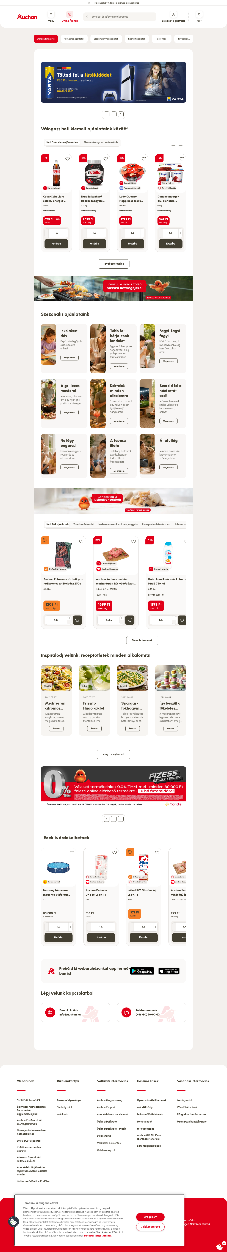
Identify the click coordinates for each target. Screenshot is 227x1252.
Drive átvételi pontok (28, 1140)
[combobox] (119, 16)
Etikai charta (104, 1135)
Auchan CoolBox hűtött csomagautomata (30, 1122)
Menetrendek (144, 1121)
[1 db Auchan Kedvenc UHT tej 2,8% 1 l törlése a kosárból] (89, 927)
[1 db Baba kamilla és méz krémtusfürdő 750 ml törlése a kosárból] (174, 622)
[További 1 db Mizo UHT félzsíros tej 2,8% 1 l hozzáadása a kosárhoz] (155, 927)
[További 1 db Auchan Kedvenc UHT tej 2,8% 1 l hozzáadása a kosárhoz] (113, 927)
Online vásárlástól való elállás (33, 1181)
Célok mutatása (150, 1226)
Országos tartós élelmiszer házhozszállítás (31, 1132)
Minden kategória (45, 39)
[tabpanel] (113, 199)
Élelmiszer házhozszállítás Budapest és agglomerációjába (31, 1110)
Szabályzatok (65, 1107)
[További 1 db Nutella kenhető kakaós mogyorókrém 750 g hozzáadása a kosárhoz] (104, 233)
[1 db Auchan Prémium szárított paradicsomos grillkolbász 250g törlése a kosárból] (69, 622)
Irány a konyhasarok (114, 754)
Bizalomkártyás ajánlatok (106, 39)
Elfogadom (150, 1217)
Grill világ (161, 39)
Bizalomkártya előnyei (69, 1100)
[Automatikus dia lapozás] (114, 114)
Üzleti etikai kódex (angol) (111, 1128)
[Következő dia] (121, 114)
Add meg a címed (116, 3)
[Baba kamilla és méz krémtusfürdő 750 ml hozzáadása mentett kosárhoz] (186, 541)
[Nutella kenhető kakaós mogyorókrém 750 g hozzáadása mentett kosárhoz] (106, 158)
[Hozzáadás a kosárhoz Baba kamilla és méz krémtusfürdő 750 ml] (182, 620)
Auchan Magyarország (109, 1100)
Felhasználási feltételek (150, 1114)
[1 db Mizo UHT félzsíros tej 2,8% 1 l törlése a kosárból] (132, 927)
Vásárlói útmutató (187, 1107)
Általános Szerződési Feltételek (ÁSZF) (28, 1159)
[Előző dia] (106, 114)
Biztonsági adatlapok (149, 1145)
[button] (13, 1221)
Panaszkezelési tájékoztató (192, 1121)
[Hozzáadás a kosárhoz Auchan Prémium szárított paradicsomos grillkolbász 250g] (77, 620)
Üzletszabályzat (106, 1150)
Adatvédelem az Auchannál (112, 1114)
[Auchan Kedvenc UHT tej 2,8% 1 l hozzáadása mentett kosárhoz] (114, 852)
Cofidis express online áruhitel (29, 1149)
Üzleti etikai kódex (107, 1121)
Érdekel (56, 728)
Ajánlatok (62, 1114)
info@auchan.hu (70, 1014)
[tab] (62, 142)
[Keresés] (87, 17)
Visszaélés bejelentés (109, 1143)
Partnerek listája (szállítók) (98, 1235)
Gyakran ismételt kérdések (151, 1100)
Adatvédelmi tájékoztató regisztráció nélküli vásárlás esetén (32, 1171)
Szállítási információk (28, 1100)
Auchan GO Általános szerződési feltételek (149, 1137)
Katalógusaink (185, 1100)
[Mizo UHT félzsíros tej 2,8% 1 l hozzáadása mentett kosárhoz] (157, 852)
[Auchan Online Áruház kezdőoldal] (27, 17)
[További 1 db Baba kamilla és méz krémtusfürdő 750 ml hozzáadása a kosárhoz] (174, 618)
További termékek (113, 263)
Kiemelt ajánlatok (136, 39)
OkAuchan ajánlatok (74, 39)
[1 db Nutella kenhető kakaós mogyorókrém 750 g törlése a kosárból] (85, 233)
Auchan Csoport (106, 1107)
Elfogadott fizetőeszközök (191, 1114)
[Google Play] (142, 971)
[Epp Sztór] (169, 971)
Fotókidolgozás (145, 1128)
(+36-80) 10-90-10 (148, 1014)
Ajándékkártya (145, 1107)
